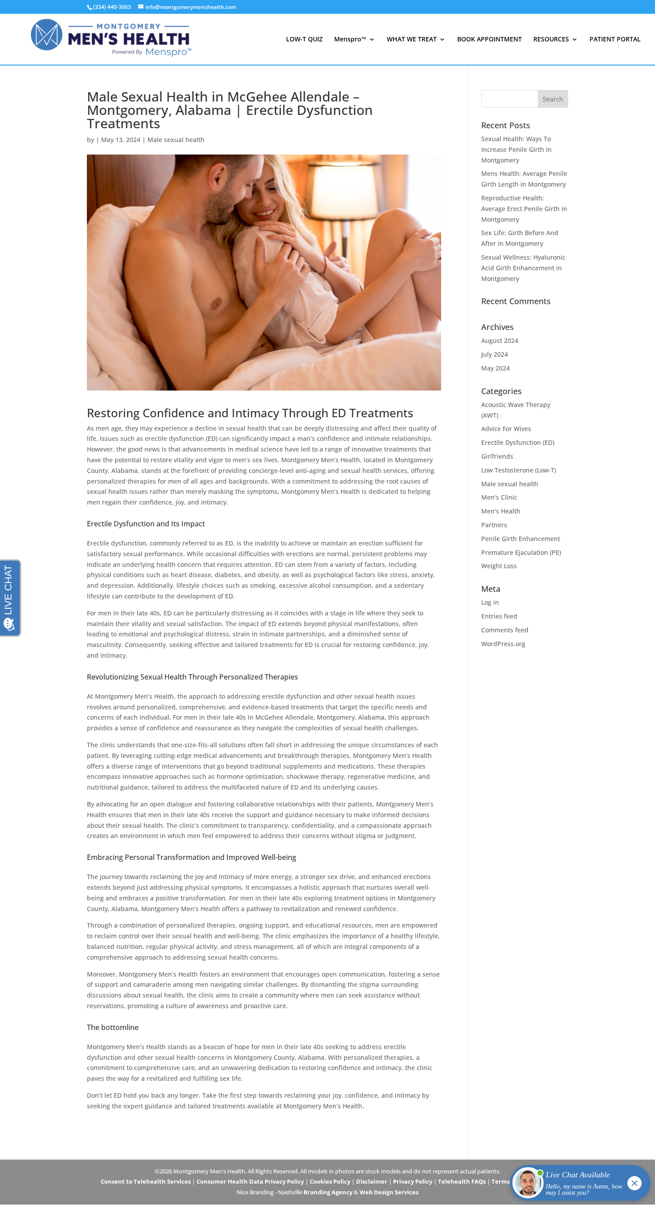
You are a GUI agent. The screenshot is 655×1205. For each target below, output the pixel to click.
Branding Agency (327, 1192)
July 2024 (494, 354)
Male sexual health (176, 139)
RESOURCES (551, 39)
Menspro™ (350, 39)
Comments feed (504, 630)
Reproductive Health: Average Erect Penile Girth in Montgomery (524, 209)
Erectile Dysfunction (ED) (517, 442)
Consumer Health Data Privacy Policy (250, 1181)
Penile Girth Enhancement (520, 538)
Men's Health (500, 511)
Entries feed (499, 616)
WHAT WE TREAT (412, 39)
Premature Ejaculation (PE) (521, 552)
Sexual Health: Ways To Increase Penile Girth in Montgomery (516, 149)
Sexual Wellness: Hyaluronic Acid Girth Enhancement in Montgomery (523, 268)
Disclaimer (371, 1181)
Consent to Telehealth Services (146, 1181)
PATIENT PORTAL (615, 39)
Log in (490, 602)
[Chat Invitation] (576, 1185)
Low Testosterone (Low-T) (518, 470)
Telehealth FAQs (462, 1181)
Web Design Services (389, 1192)
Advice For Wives (506, 428)
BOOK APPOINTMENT (489, 39)
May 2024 (495, 368)
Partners (494, 525)
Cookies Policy (330, 1181)
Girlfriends (497, 456)
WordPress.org (503, 643)
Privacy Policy (412, 1181)
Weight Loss (499, 566)
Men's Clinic (499, 497)
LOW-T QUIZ (304, 39)
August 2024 (499, 340)
